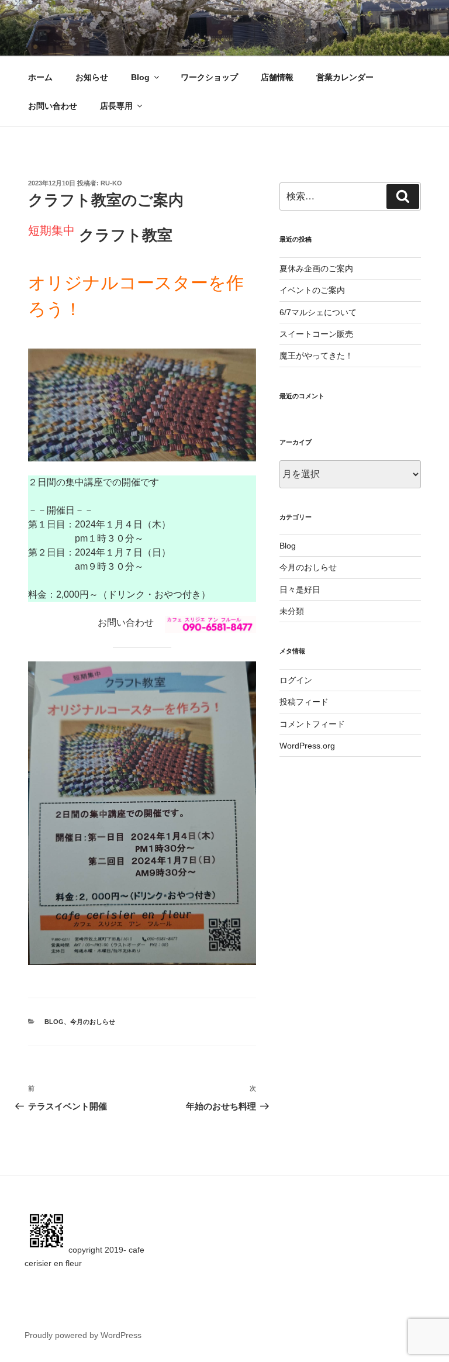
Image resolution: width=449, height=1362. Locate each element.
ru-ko (111, 183)
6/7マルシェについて (318, 312)
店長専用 (116, 106)
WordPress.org (307, 745)
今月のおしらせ (92, 1021)
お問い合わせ (52, 106)
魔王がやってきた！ (316, 355)
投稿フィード (304, 701)
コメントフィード (312, 724)
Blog (140, 77)
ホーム (40, 77)
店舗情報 (277, 77)
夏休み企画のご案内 (316, 268)
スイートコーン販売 (316, 334)
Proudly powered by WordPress (83, 1335)
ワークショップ (209, 77)
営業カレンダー (345, 77)
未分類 (291, 611)
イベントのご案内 (312, 290)
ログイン (295, 680)
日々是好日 (299, 589)
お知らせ (91, 77)
